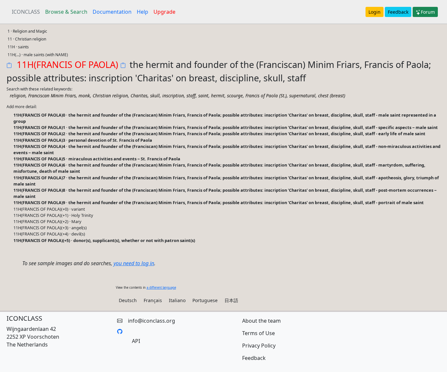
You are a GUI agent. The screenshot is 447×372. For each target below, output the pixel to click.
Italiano (177, 300)
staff (191, 95)
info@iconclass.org (151, 320)
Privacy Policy (259, 345)
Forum (428, 12)
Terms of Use (258, 333)
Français (153, 300)
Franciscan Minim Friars (52, 95)
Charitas (139, 95)
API (136, 341)
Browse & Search (66, 11)
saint (203, 95)
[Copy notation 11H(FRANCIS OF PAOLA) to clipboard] (10, 66)
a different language (161, 287)
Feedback (398, 12)
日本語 (231, 300)
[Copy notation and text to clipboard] (124, 66)
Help (142, 11)
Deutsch (128, 300)
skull (155, 95)
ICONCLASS (26, 11)
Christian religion (110, 95)
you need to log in (134, 263)
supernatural (302, 95)
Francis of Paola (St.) (266, 95)
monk (84, 95)
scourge (235, 95)
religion (18, 95)
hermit (217, 95)
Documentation (112, 11)
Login (374, 12)
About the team (261, 320)
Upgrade (164, 11)
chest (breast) (331, 95)
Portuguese (205, 300)
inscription (173, 95)
